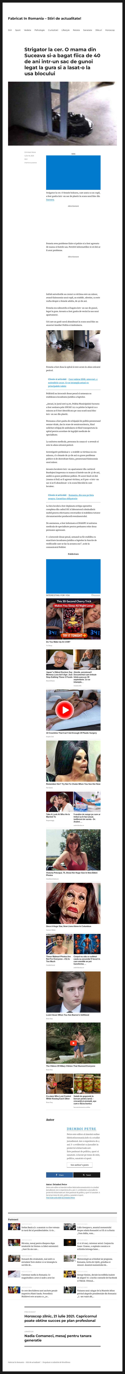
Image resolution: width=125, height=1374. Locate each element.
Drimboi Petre (81, 1129)
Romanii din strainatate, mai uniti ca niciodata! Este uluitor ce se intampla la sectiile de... (39, 1262)
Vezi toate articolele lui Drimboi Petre (60, 1198)
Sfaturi (98, 30)
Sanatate (87, 30)
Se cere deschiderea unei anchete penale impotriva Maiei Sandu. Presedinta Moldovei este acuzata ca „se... (39, 1294)
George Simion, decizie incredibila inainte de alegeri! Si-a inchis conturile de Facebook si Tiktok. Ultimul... (97, 1278)
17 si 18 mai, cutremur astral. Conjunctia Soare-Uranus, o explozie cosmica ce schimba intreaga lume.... (95, 1246)
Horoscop (110, 30)
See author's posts (80, 1165)
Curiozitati (53, 30)
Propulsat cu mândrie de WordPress (56, 1362)
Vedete (27, 30)
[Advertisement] (74, 173)
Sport (18, 30)
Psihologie (40, 30)
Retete (76, 30)
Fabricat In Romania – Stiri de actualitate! (44, 18)
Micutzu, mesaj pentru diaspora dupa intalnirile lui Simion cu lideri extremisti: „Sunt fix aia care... (40, 1246)
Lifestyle (66, 30)
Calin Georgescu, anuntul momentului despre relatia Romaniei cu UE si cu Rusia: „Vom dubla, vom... (96, 1230)
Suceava (50, 199)
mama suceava (30, 163)
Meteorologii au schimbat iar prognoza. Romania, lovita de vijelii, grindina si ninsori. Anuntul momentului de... (95, 1262)
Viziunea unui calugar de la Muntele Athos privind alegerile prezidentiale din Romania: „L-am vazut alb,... (97, 1294)
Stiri (10, 30)
